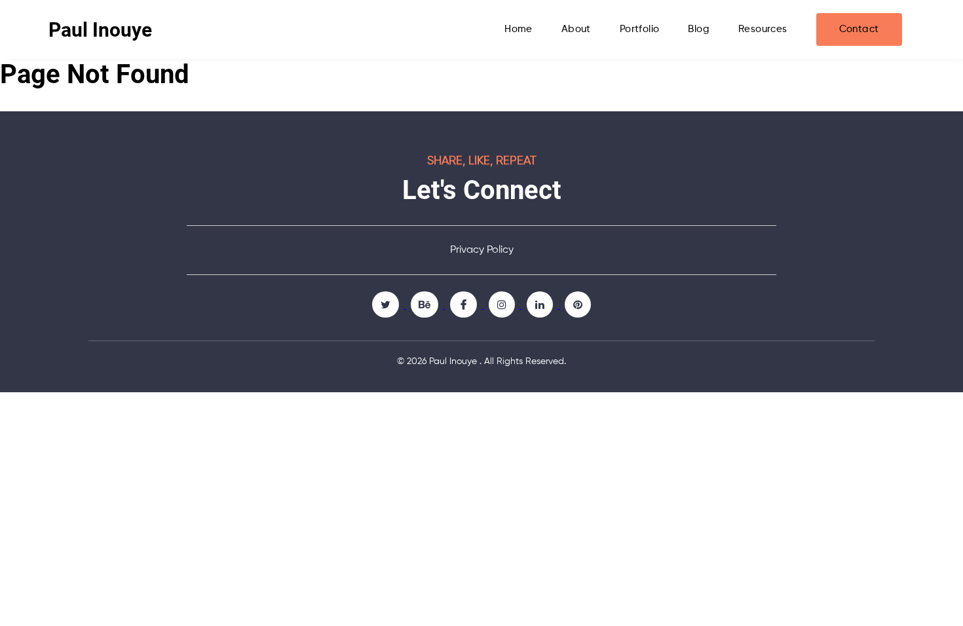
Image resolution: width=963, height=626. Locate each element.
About (576, 29)
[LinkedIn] (541, 305)
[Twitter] (387, 305)
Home (518, 29)
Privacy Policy (482, 250)
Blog (698, 29)
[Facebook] (464, 305)
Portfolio (640, 29)
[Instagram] (503, 305)
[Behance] (425, 305)
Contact (859, 29)
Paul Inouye (100, 29)
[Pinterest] (577, 305)
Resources (762, 29)
